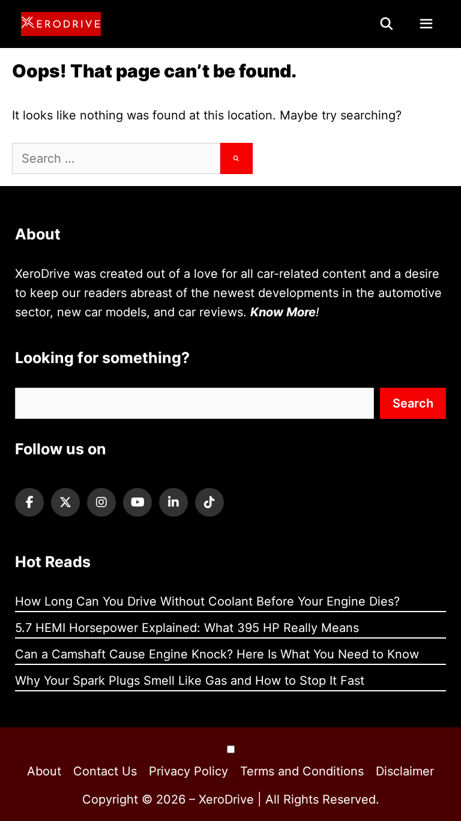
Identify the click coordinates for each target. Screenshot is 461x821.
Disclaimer (405, 771)
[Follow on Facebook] (29, 502)
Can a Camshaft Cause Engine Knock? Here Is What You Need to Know (217, 654)
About (44, 771)
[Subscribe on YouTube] (137, 502)
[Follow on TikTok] (209, 502)
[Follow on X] (65, 502)
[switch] (231, 749)
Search (413, 403)
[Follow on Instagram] (101, 502)
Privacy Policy (188, 771)
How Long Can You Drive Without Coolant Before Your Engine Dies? (207, 601)
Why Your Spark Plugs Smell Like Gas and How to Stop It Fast (189, 680)
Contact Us (105, 771)
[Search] (236, 158)
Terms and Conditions (302, 771)
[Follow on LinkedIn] (173, 502)
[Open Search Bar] (387, 24)
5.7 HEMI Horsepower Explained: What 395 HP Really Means (187, 628)
